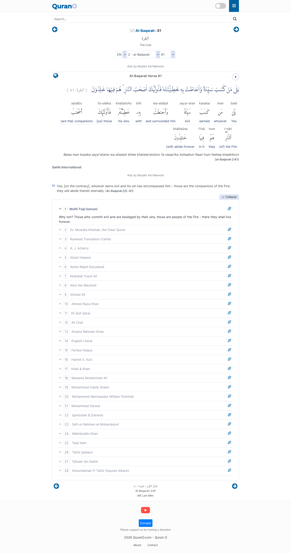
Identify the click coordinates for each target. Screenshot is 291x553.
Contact (152, 545)
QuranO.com (142, 537)
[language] (55, 76)
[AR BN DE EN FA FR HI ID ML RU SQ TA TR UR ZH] (121, 54)
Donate (145, 523)
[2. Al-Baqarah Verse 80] (54, 30)
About (137, 545)
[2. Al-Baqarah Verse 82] (236, 30)
